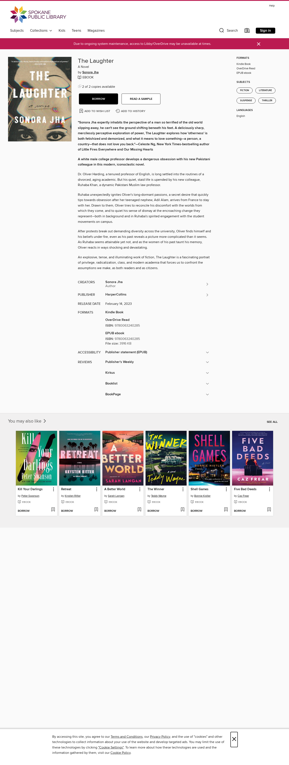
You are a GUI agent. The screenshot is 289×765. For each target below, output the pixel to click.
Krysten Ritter (73, 496)
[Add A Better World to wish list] (139, 510)
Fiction (244, 90)
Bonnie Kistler (202, 496)
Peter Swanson (30, 496)
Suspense (246, 100)
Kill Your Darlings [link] (30, 489)
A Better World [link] (114, 489)
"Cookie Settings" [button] (111, 747)
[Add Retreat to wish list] (96, 510)
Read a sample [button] (141, 99)
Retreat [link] (66, 489)
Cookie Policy (120, 753)
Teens (76, 30)
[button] (228, 31)
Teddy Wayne (158, 496)
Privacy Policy (160, 737)
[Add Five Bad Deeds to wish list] (269, 510)
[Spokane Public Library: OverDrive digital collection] (38, 14)
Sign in (265, 30)
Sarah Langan (116, 496)
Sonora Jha (90, 72)
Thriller (267, 100)
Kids (62, 30)
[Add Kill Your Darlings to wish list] (53, 510)
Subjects (17, 30)
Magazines (96, 30)
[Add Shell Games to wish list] (225, 510)
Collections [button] (39, 30)
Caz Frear (243, 496)
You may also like (25, 421)
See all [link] (272, 422)
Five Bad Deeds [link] (245, 489)
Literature (265, 90)
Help (272, 5)
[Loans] (247, 31)
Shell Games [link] (199, 489)
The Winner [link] (155, 489)
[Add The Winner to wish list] (182, 510)
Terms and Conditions (127, 737)
